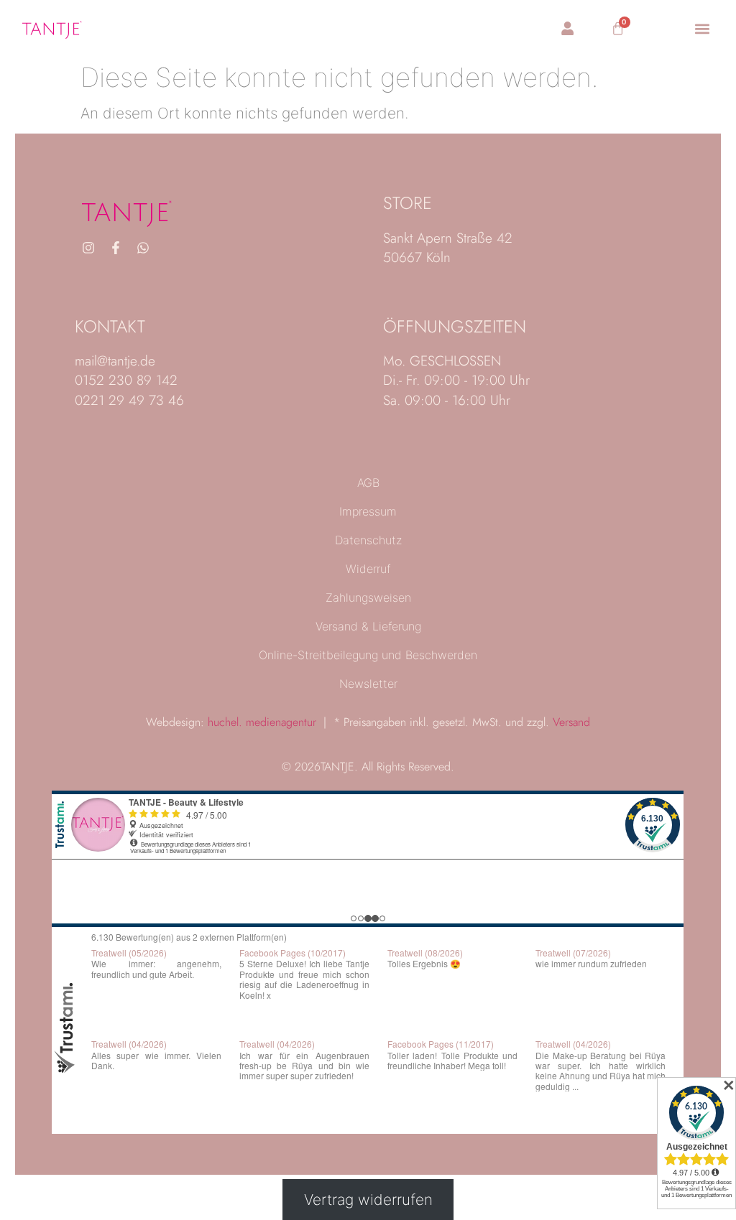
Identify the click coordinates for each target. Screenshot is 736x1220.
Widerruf (368, 569)
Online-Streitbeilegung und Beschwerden (368, 655)
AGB (368, 482)
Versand (571, 722)
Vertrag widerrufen (368, 1200)
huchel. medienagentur (262, 722)
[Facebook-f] (115, 247)
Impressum (368, 511)
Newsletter (368, 683)
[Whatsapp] (143, 247)
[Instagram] (88, 247)
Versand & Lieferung (368, 626)
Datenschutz (368, 540)
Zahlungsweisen (368, 597)
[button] (702, 29)
